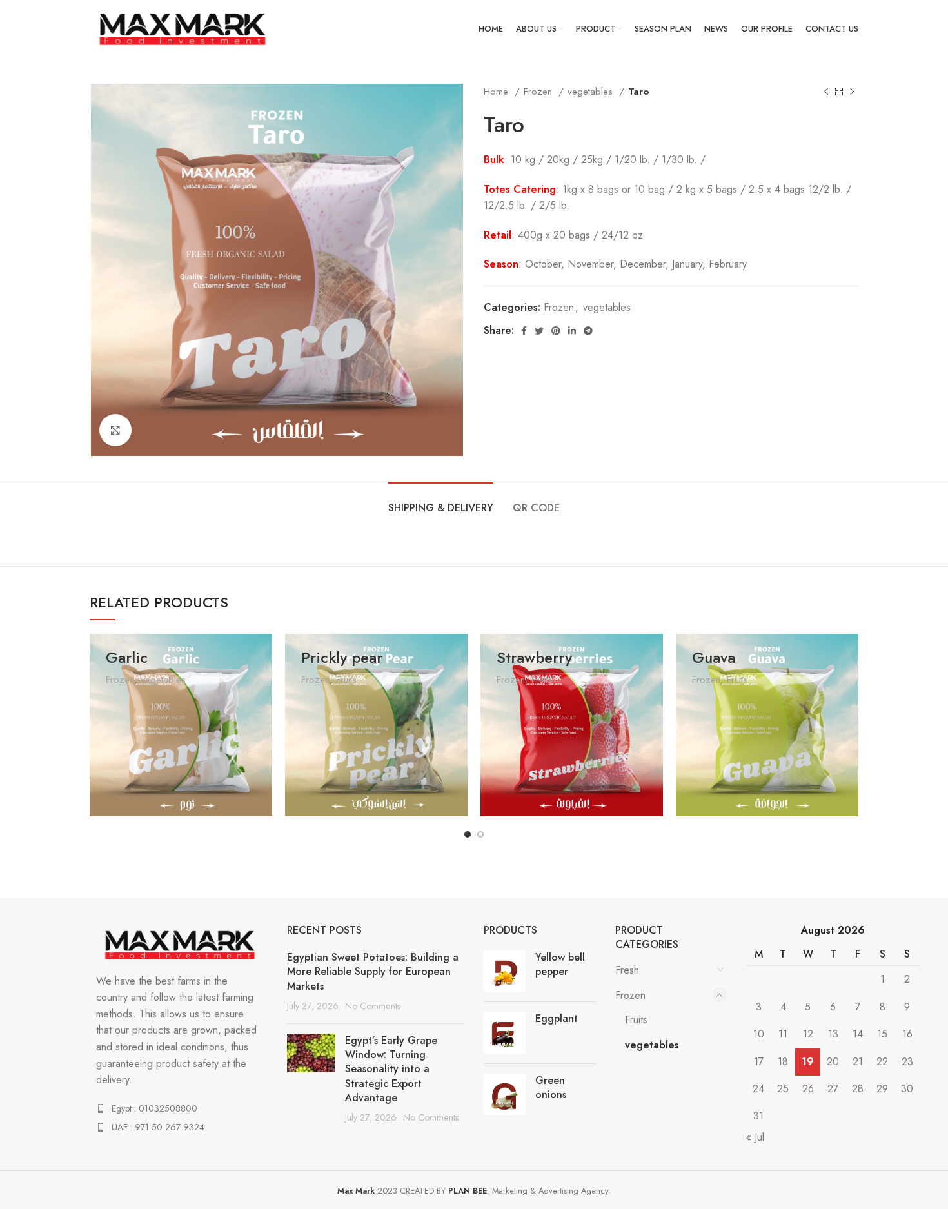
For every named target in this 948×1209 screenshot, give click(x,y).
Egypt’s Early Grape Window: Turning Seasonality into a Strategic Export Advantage (391, 1069)
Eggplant (556, 1019)
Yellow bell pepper (560, 964)
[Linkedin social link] (572, 330)
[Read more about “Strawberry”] (653, 766)
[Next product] (851, 91)
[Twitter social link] (539, 330)
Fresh (627, 970)
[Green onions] (505, 1094)
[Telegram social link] (588, 330)
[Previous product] (826, 91)
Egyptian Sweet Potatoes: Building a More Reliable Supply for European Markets (373, 972)
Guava (713, 657)
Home (497, 91)
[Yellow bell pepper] (505, 971)
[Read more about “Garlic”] (262, 766)
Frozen (539, 91)
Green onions (550, 1088)
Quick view (262, 795)
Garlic (127, 657)
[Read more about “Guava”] (849, 766)
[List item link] (178, 1108)
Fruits (346, 680)
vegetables (592, 91)
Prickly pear (341, 657)
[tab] (440, 501)
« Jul (755, 1137)
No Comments (373, 1005)
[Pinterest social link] (556, 330)
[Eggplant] (505, 1032)
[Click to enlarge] (115, 430)
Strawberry (534, 657)
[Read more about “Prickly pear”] (458, 766)
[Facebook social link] (524, 330)
